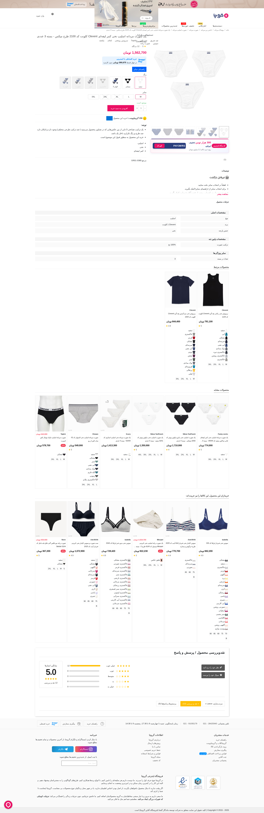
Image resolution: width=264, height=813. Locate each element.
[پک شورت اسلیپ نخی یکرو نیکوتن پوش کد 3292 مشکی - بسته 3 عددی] (180, 414)
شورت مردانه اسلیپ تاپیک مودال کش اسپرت (53, 439)
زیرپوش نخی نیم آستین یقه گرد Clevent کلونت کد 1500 (182, 315)
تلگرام (61, 749)
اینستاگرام (84, 749)
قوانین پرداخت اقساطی (213, 753)
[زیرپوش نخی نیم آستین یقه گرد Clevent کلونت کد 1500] (180, 290)
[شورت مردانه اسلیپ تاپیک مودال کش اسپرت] (51, 414)
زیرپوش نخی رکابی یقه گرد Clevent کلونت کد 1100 (213, 315)
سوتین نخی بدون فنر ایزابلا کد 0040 (118, 543)
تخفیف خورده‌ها (188, 25)
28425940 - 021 (210, 723)
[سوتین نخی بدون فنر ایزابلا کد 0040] (115, 519)
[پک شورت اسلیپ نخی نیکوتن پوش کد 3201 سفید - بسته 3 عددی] (148, 414)
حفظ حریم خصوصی (152, 750)
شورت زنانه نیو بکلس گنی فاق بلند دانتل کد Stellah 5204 (51, 544)
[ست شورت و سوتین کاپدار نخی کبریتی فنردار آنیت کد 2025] (83, 519)
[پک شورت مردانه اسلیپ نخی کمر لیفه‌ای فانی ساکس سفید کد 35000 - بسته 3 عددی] (213, 414)
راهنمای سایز (139, 69)
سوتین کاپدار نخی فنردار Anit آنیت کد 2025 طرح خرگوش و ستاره (181, 544)
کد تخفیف (156, 760)
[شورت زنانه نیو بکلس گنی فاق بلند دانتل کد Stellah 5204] (51, 519)
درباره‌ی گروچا (154, 740)
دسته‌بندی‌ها (217, 26)
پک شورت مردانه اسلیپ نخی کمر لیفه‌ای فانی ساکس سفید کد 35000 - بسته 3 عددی (214, 440)
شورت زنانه (145, 43)
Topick (133, 40)
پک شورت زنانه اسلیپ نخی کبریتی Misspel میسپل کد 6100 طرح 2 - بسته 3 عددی (149, 545)
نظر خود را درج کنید (211, 667)
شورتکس (143, 40)
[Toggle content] (109, 118)
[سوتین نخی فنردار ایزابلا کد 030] (213, 519)
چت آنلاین (222, 757)
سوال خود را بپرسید (211, 675)
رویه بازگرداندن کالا (218, 747)
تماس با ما (156, 747)
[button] (169, 146)
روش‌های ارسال (154, 743)
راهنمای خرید (221, 740)
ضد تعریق (154, 40)
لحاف (109, 40)
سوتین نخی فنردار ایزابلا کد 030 (217, 543)
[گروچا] (214, 15)
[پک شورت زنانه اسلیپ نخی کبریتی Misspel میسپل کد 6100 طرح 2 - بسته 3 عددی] (148, 519)
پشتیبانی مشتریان (219, 760)
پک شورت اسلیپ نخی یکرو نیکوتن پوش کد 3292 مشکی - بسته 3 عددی (181, 439)
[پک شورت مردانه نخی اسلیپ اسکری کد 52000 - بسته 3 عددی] (115, 414)
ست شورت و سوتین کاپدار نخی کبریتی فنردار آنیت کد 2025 (85, 544)
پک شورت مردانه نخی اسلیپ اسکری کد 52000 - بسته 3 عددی (117, 439)
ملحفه (101, 40)
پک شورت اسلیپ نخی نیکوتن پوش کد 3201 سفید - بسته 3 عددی (150, 439)
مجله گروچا (120, 26)
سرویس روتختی (121, 40)
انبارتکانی (202, 25)
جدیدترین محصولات (169, 26)
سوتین (155, 43)
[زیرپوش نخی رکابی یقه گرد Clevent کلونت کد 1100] (213, 290)
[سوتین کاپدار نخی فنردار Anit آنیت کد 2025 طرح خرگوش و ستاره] (180, 519)
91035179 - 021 (190, 723)
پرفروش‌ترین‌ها (148, 25)
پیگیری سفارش (220, 750)
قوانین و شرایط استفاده (150, 753)
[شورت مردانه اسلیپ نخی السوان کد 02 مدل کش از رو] (83, 414)
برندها (134, 26)
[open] (132, 170)
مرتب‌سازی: (218, 704)
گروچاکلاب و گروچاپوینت (216, 743)
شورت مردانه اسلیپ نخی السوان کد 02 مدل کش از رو (84, 439)
